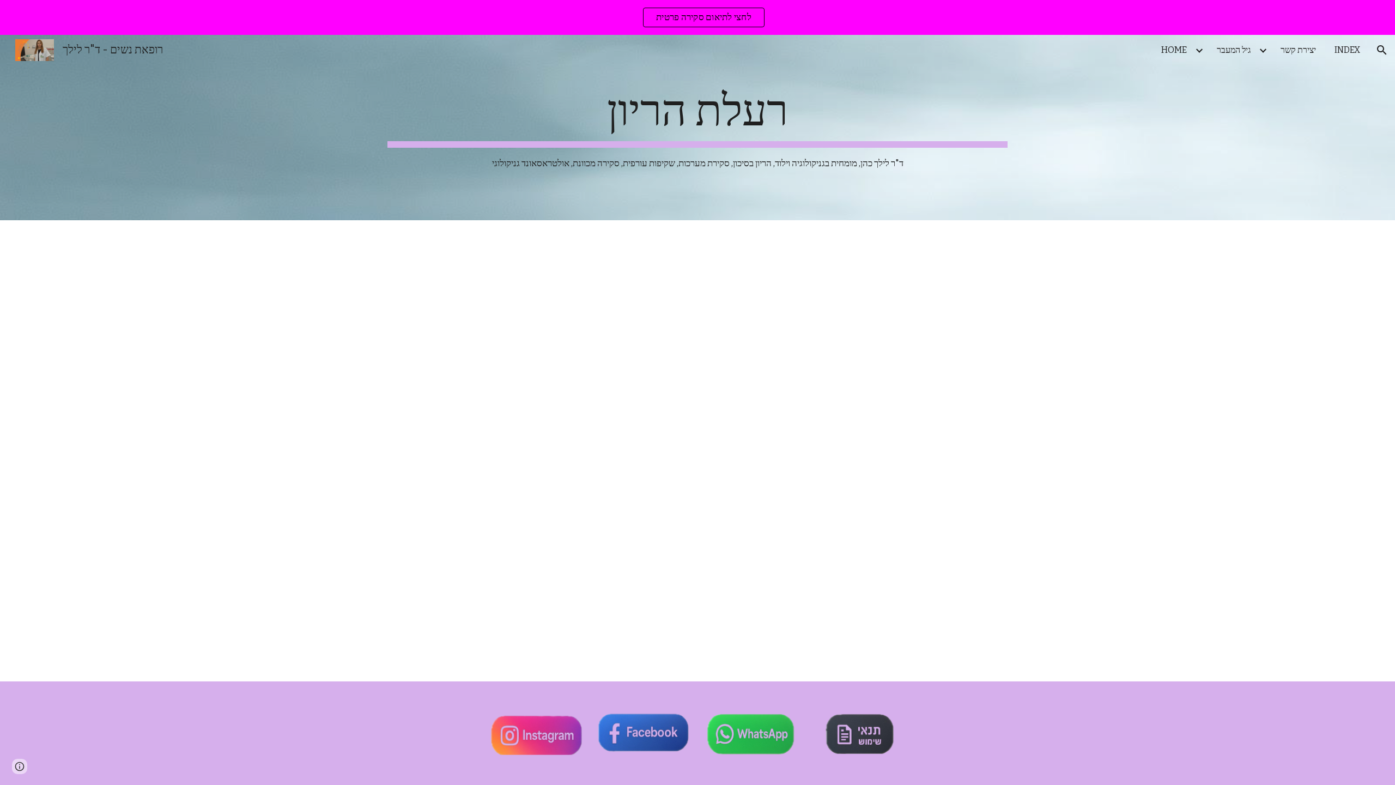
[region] (697, 17)
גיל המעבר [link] (1234, 50)
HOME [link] (1174, 50)
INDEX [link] (1347, 50)
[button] (1382, 50)
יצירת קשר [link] (1298, 50)
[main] (697, 128)
